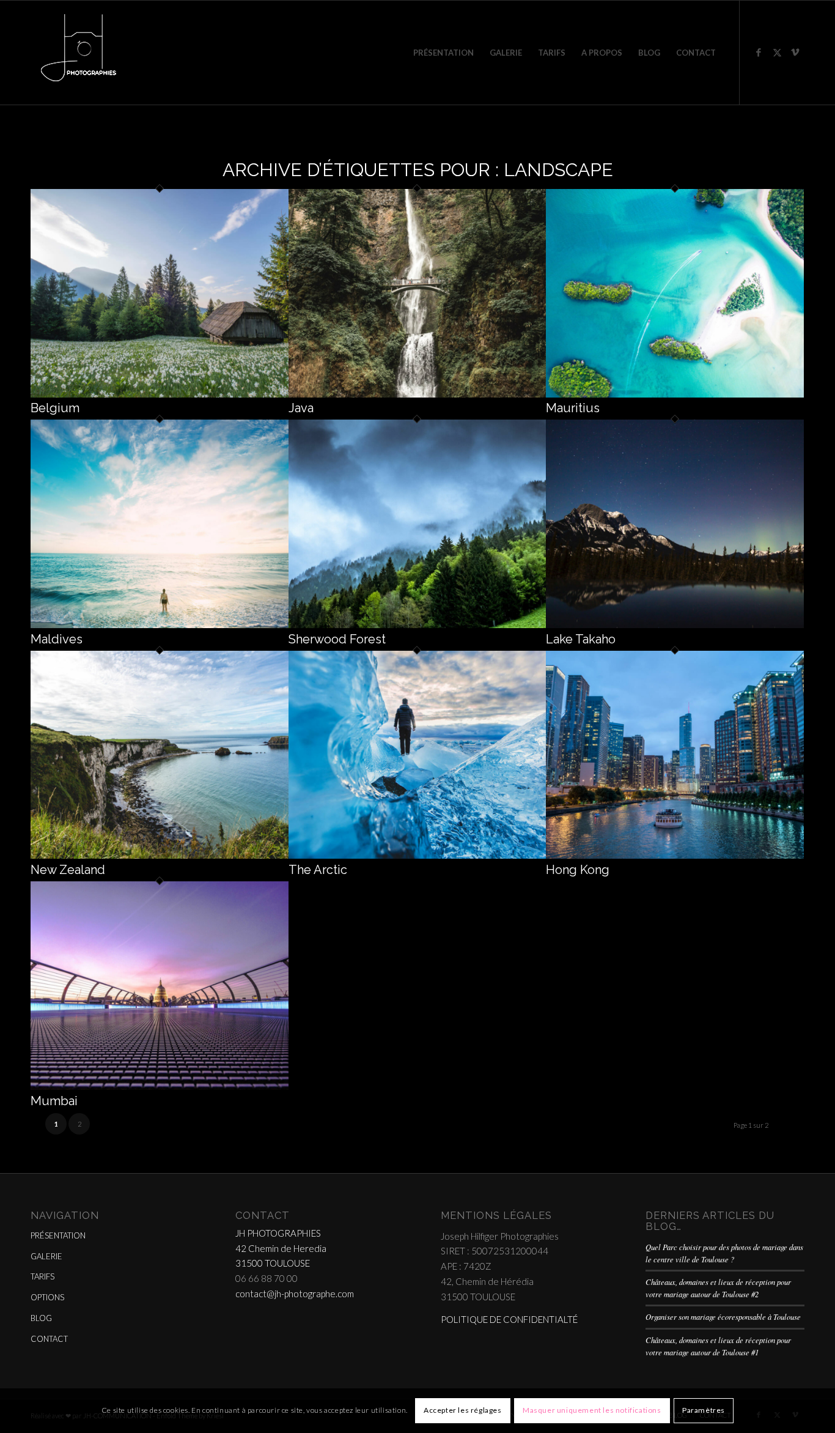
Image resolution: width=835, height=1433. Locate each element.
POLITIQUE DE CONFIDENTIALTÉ (509, 1319)
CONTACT (49, 1339)
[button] (160, 293)
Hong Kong (577, 869)
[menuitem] (443, 53)
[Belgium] (160, 393)
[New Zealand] (160, 855)
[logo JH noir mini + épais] (78, 53)
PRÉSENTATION (58, 1235)
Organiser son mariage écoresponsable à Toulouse (723, 1316)
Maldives (57, 639)
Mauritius (573, 408)
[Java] (417, 393)
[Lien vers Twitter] (777, 52)
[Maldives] (160, 624)
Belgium (55, 408)
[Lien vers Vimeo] (795, 52)
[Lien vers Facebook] (758, 52)
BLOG (41, 1318)
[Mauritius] (675, 393)
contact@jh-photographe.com (294, 1293)
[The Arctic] (417, 855)
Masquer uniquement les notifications (592, 1410)
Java (301, 408)
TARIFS (42, 1276)
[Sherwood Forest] (417, 624)
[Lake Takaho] (675, 624)
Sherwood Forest (337, 639)
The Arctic (318, 869)
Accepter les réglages (463, 1410)
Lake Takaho (581, 639)
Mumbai (54, 1101)
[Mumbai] (160, 1086)
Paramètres (703, 1410)
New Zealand (68, 869)
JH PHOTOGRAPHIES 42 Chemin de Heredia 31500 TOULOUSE (280, 1248)
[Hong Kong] (675, 855)
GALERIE (46, 1256)
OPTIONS (47, 1297)
